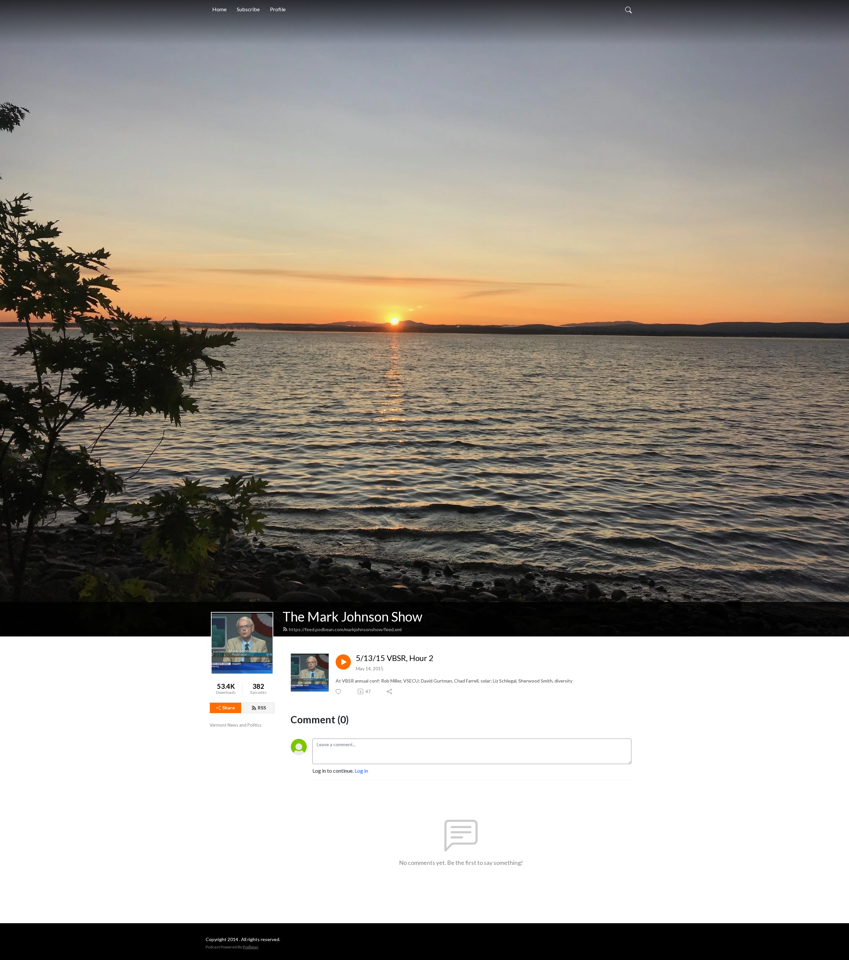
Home (219, 9)
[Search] (628, 9)
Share (228, 707)
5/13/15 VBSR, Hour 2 (394, 658)
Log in (361, 770)
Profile (278, 9)
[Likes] (339, 691)
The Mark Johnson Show (353, 617)
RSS (262, 707)
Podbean (250, 946)
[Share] (390, 691)
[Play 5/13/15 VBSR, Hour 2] (343, 662)
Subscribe (248, 9)
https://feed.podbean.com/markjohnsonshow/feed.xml (345, 629)
